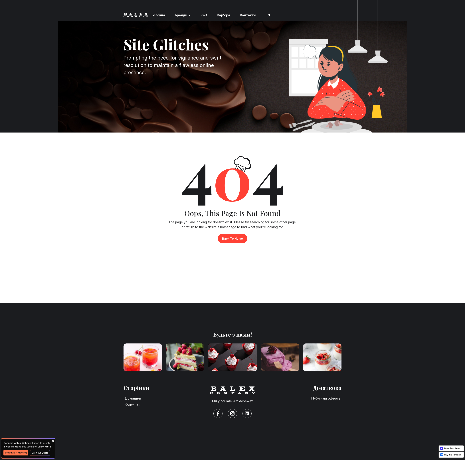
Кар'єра (223, 15)
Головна (158, 15)
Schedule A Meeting (16, 452)
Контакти (248, 15)
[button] (182, 15)
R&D (204, 15)
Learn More (44, 446)
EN (268, 15)
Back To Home (232, 238)
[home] (136, 15)
